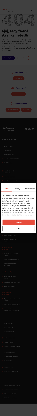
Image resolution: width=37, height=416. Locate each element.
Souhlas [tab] (6, 189)
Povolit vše (18, 222)
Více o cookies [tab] (30, 189)
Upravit (17, 228)
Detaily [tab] (17, 189)
